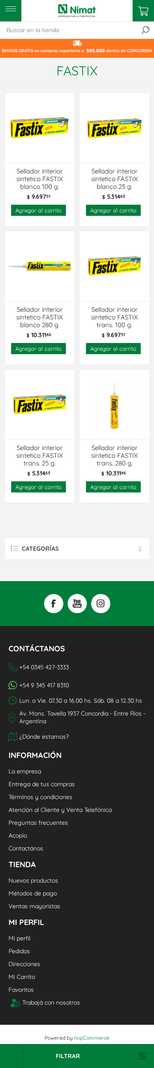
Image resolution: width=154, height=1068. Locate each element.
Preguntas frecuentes (38, 822)
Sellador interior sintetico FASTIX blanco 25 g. (114, 179)
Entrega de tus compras (42, 784)
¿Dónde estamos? (44, 736)
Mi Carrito (22, 977)
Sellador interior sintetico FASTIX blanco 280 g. (39, 317)
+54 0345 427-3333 (44, 667)
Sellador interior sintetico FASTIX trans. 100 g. (114, 317)
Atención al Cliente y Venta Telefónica (60, 810)
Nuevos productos (33, 880)
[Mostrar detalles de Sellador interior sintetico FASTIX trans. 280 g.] (114, 404)
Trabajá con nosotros (51, 1002)
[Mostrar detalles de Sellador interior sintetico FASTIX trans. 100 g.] (114, 266)
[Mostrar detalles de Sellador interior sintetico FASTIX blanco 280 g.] (39, 266)
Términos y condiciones (40, 797)
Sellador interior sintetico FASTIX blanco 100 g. (39, 179)
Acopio (18, 835)
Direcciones (24, 964)
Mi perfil (19, 938)
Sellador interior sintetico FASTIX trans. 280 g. (114, 455)
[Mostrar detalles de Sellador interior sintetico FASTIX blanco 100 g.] (39, 128)
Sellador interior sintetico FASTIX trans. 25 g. (39, 455)
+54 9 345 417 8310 (44, 685)
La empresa (25, 771)
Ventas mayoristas (34, 906)
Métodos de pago (33, 893)
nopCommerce (92, 1038)
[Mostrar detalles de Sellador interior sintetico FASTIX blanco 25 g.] (114, 128)
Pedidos (19, 951)
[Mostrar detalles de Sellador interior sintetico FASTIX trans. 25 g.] (39, 404)
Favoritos (21, 989)
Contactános (26, 848)
